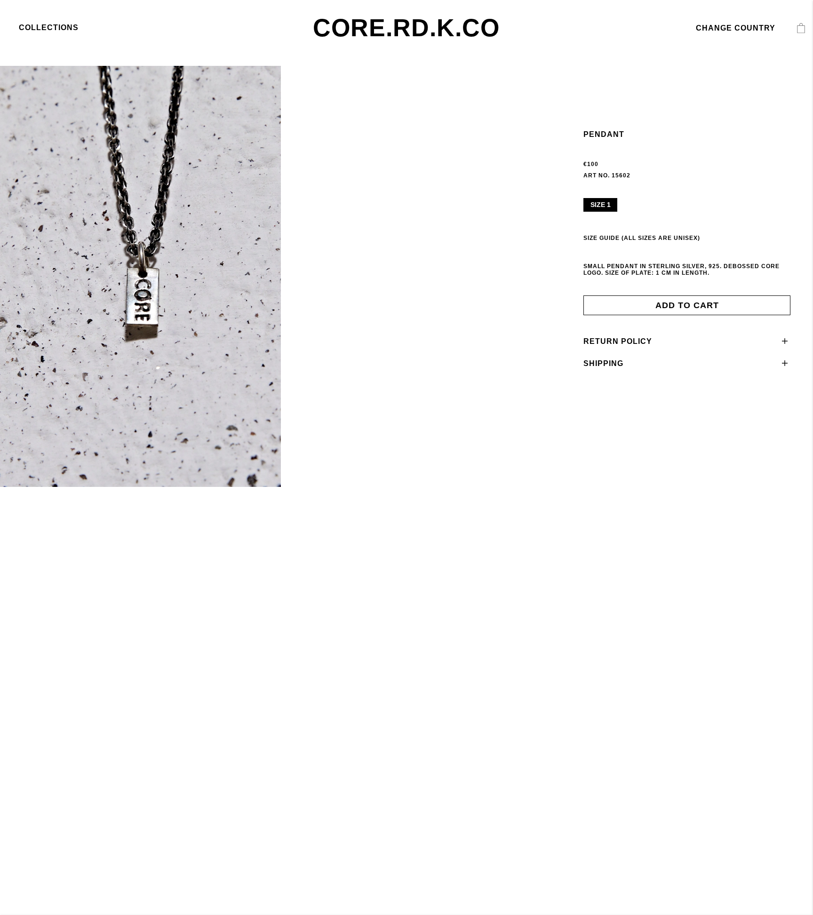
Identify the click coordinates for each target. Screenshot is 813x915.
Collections (49, 28)
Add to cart (687, 305)
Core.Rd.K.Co (406, 27)
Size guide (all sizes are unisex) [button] (641, 238)
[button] (686, 341)
